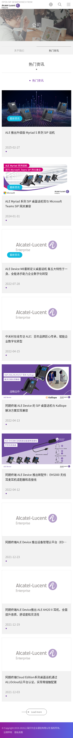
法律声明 (8, 732)
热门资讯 (54, 50)
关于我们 (19, 50)
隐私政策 (18, 732)
